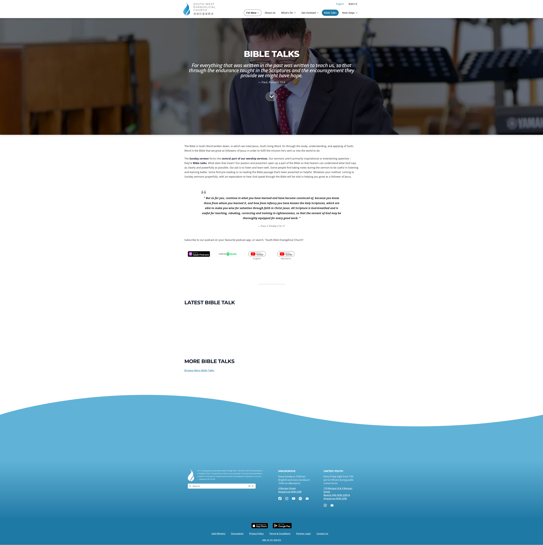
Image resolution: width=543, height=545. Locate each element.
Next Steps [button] (348, 12)
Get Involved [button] (308, 12)
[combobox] (222, 486)
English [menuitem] (340, 4)
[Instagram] (286, 498)
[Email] (307, 498)
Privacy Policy (256, 533)
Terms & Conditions (279, 533)
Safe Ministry (218, 533)
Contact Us (322, 533)
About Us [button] (270, 12)
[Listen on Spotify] (228, 254)
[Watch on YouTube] (257, 254)
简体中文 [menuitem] (352, 4)
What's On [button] (287, 12)
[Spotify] (300, 498)
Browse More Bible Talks (199, 370)
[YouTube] (293, 498)
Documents (237, 533)
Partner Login (303, 533)
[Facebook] (280, 498)
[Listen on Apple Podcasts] (199, 254)
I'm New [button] (251, 12)
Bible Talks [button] (330, 12)
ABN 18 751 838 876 (271, 540)
